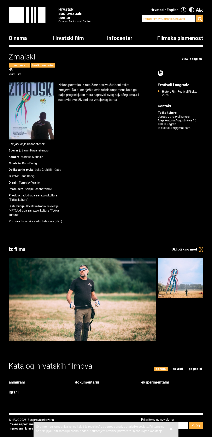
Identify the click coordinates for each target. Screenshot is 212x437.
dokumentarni (19, 65)
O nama (18, 38)
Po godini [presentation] (195, 368)
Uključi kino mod (184, 249)
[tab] (161, 369)
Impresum (16, 428)
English (172, 10)
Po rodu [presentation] (161, 368)
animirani (17, 382)
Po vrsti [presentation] (177, 368)
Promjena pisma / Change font (199, 9)
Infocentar (119, 38)
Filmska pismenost (180, 38)
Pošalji (196, 425)
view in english (192, 59)
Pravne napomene (21, 424)
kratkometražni (43, 65)
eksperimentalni (155, 382)
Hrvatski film (68, 38)
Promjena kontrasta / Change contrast (191, 9)
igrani (14, 392)
